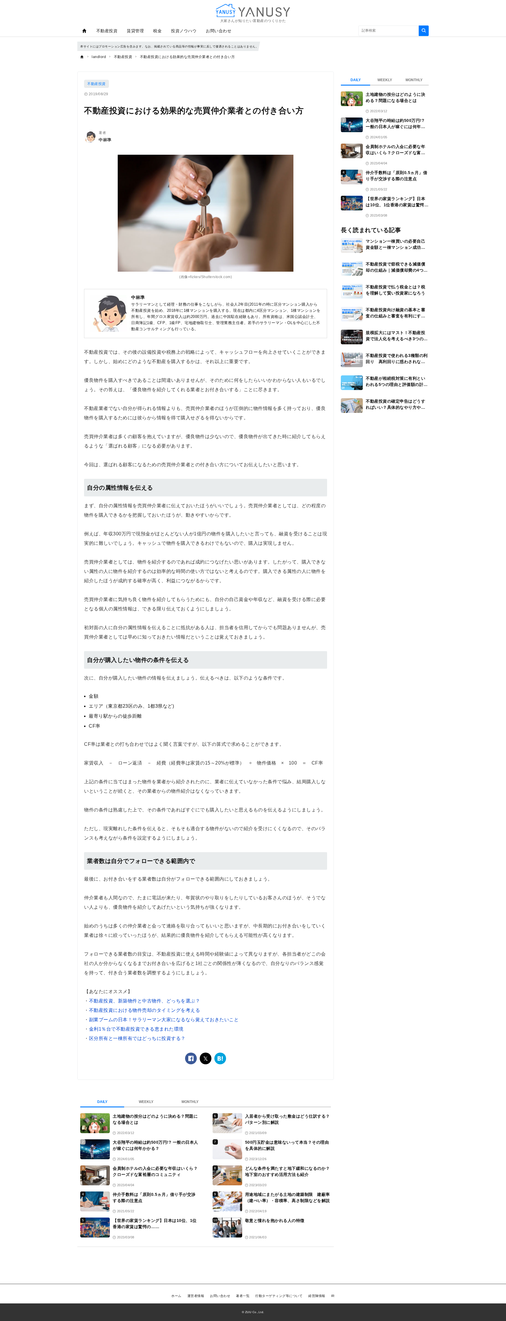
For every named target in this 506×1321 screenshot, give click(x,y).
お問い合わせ (218, 30)
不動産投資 (107, 30)
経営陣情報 (316, 1296)
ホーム (176, 1296)
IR (333, 1296)
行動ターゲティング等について (278, 1296)
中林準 (105, 139)
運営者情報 (195, 1296)
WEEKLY (146, 1102)
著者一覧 (242, 1296)
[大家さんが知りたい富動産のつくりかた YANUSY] (253, 10)
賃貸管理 (135, 30)
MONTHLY (190, 1102)
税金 (157, 30)
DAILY (102, 1102)
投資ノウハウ (183, 30)
